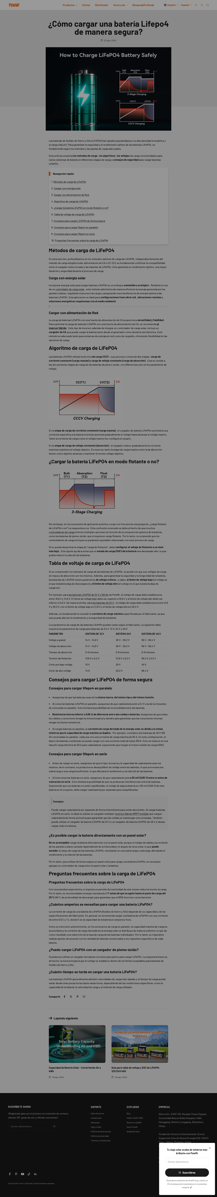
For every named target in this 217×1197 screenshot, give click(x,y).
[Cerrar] (210, 1148)
